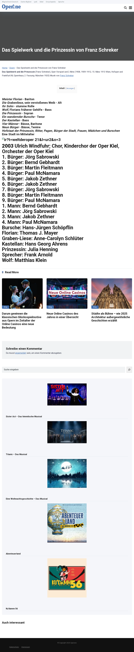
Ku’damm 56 (12, 608)
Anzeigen (70, 88)
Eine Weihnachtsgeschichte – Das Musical (27, 499)
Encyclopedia (51, 2)
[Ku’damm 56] (67, 578)
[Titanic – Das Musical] (67, 432)
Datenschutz (14, 647)
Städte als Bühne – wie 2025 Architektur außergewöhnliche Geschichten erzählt (110, 317)
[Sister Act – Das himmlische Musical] (67, 394)
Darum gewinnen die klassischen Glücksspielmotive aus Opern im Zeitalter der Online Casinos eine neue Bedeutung (21, 320)
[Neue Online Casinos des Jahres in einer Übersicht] (67, 293)
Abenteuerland (13, 553)
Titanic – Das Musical (16, 454)
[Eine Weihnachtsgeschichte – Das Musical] (67, 473)
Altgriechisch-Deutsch (10, 2)
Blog (5, 307)
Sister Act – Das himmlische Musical (24, 416)
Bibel (41, 2)
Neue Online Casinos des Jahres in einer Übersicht (63, 315)
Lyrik (35, 2)
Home (4, 68)
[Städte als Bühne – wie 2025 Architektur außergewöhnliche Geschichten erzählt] (111, 293)
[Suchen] (129, 370)
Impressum (25, 647)
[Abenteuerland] (67, 523)
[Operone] (11, 7)
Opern (12, 68)
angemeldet (20, 353)
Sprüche (61, 2)
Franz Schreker (67, 75)
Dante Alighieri (26, 2)
